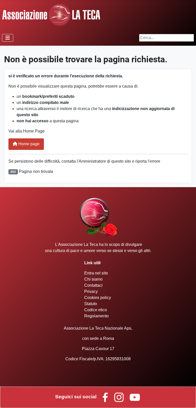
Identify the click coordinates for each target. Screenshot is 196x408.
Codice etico (95, 310)
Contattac (93, 285)
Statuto (90, 304)
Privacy (91, 291)
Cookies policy (97, 297)
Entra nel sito (96, 273)
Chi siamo (93, 279)
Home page (28, 144)
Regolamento (96, 316)
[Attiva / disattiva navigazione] (7, 38)
